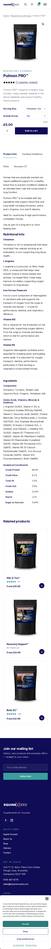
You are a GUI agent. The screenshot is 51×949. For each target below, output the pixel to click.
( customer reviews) (27, 82)
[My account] (32, 4)
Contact (7, 852)
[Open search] (25, 4)
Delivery (7, 848)
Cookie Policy (18, 945)
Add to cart (31, 130)
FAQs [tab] (6, 166)
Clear (45, 121)
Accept (25, 924)
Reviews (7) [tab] (20, 166)
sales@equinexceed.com (15, 884)
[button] (47, 898)
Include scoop (10, 116)
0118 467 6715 (10, 879)
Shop (5, 843)
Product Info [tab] (10, 154)
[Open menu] (45, 4)
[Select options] (41, 585)
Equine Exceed (10, 834)
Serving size (9, 108)
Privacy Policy (31, 945)
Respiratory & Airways (21, 16)
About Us (7, 839)
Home (6, 16)
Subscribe (25, 776)
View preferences (25, 939)
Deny (25, 931)
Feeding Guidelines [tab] (32, 154)
